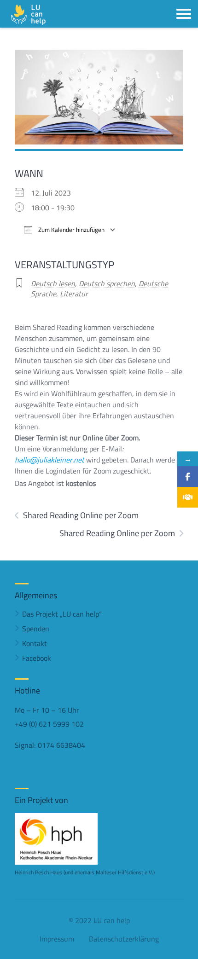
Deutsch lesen (53, 283)
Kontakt (34, 643)
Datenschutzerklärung (124, 939)
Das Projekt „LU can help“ (62, 614)
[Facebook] (187, 476)
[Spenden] (187, 497)
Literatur (74, 293)
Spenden (35, 628)
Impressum (57, 939)
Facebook (36, 658)
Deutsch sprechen (107, 283)
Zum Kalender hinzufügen (71, 230)
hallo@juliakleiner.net (49, 460)
